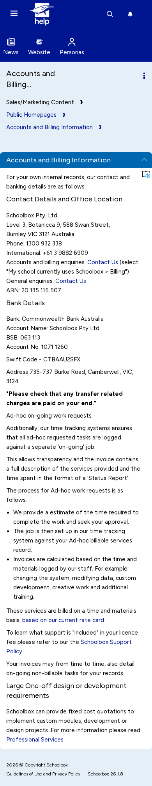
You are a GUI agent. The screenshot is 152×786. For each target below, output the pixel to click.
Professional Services (35, 739)
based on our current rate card (63, 620)
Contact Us (102, 262)
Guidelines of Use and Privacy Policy (43, 774)
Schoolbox (57, 765)
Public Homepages (31, 114)
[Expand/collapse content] (144, 160)
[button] (146, 174)
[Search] (110, 14)
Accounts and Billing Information (49, 127)
